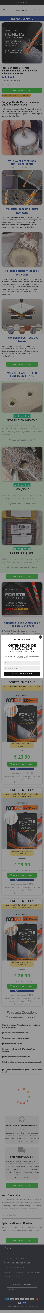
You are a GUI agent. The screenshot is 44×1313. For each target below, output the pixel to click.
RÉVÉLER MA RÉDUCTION (22, 674)
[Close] (40, 637)
